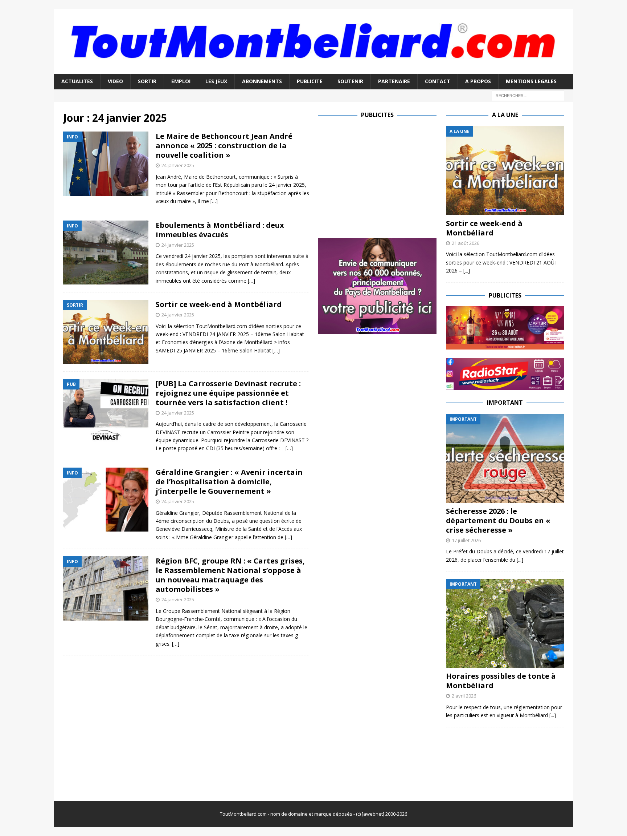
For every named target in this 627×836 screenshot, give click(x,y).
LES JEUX (216, 81)
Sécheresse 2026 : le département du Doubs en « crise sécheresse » (498, 520)
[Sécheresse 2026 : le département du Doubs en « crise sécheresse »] (505, 458)
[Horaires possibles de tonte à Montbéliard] (505, 623)
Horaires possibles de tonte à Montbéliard (501, 680)
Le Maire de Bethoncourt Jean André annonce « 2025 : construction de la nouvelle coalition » (224, 145)
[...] (466, 270)
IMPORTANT (505, 403)
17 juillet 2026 (466, 540)
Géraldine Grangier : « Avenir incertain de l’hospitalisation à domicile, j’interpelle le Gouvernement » (229, 481)
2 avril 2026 (464, 695)
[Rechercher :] (528, 95)
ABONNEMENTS (262, 81)
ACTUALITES (77, 81)
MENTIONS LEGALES (531, 81)
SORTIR (147, 81)
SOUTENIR (350, 81)
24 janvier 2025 (177, 165)
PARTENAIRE (394, 81)
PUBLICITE (310, 81)
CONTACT (437, 81)
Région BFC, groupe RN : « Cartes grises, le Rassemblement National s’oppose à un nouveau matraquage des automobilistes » (230, 575)
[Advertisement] (379, 177)
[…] (214, 201)
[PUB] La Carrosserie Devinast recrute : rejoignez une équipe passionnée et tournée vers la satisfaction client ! (228, 393)
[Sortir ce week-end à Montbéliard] (505, 170)
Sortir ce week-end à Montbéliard (219, 304)
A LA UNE (505, 115)
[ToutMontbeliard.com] (313, 69)
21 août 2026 (465, 243)
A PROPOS (478, 81)
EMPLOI (180, 81)
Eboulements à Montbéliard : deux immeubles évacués (220, 229)
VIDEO (115, 81)
